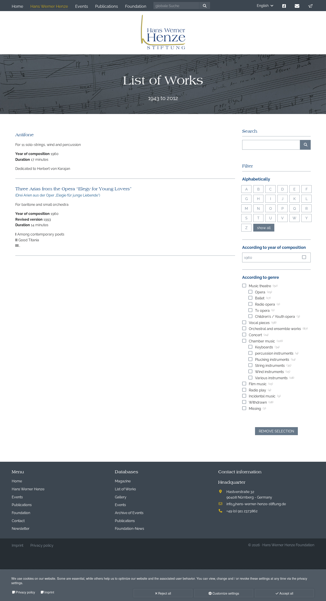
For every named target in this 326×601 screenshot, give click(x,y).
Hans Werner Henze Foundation (288, 544)
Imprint (49, 592)
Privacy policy (25, 592)
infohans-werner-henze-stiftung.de (256, 503)
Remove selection (276, 430)
